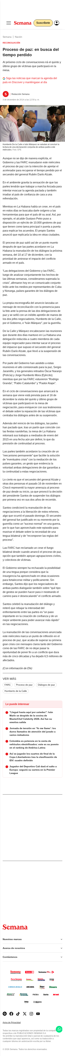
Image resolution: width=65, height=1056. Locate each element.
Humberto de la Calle (15, 691)
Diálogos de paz (46, 684)
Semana (7, 36)
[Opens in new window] (11, 1014)
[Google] (5, 1014)
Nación (18, 36)
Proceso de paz (24, 684)
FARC (7, 684)
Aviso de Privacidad (15, 1022)
